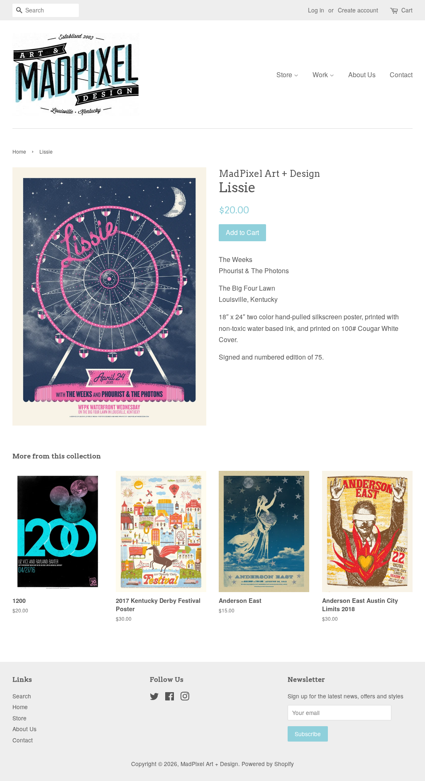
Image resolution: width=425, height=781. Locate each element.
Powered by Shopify (268, 763)
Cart (407, 10)
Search (21, 696)
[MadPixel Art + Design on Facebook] (169, 697)
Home (19, 151)
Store (285, 74)
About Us (362, 74)
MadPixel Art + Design (209, 763)
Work (321, 74)
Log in (316, 10)
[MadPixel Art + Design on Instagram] (184, 697)
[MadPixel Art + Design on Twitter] (154, 697)
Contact (401, 74)
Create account (358, 10)
